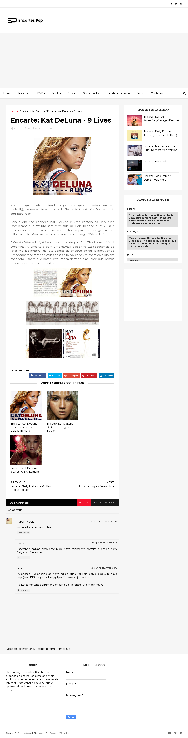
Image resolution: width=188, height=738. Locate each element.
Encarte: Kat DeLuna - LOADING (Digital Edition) (61, 427)
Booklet (25, 111)
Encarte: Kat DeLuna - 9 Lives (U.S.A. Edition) (24, 470)
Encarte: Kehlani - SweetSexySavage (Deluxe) (161, 118)
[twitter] (176, 4)
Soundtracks (91, 93)
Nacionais (24, 93)
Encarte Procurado (118, 93)
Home (7, 93)
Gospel (72, 93)
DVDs (41, 93)
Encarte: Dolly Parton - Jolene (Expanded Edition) (160, 133)
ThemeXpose (25, 733)
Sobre (140, 93)
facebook (111, 502)
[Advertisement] (94, 60)
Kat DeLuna (38, 111)
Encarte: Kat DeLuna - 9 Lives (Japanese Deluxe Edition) (24, 427)
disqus (97, 502)
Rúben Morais (25, 521)
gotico (131, 254)
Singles (56, 93)
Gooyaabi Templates (60, 733)
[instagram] (181, 4)
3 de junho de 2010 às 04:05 (104, 568)
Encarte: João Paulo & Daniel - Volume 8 (158, 177)
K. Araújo (132, 231)
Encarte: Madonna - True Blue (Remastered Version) (161, 148)
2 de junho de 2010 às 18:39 (104, 521)
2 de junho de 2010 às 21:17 (104, 542)
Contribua (157, 93)
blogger (84, 502)
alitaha (131, 209)
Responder (23, 533)
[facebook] (171, 4)
